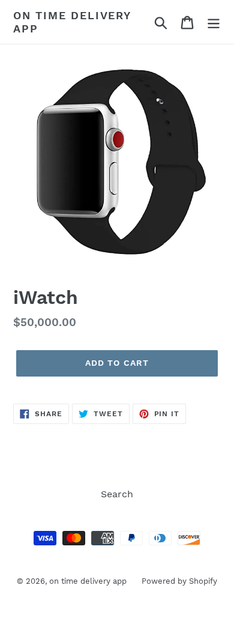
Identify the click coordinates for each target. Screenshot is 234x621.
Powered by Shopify (179, 581)
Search (117, 494)
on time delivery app (72, 22)
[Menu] (213, 21)
